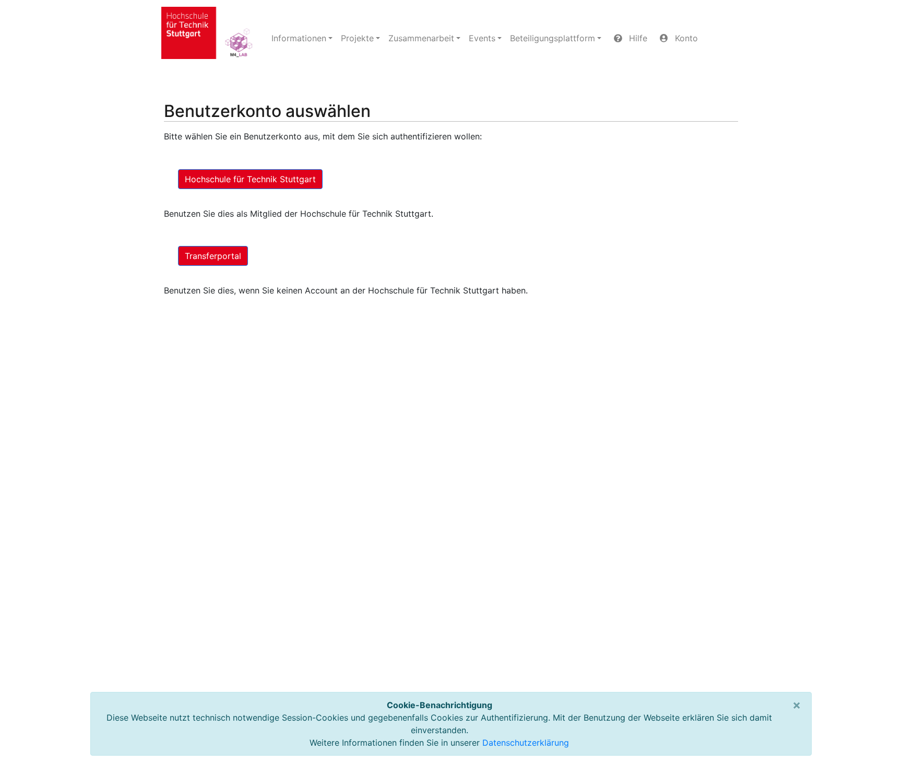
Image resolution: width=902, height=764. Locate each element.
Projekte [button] (357, 38)
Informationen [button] (298, 38)
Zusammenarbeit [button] (421, 38)
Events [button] (482, 38)
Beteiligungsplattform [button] (552, 38)
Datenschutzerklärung (525, 742)
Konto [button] (685, 38)
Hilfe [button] (636, 38)
